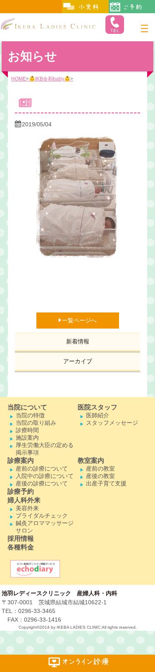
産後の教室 (100, 476)
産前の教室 (100, 468)
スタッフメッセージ (112, 422)
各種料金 (20, 547)
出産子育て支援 (106, 483)
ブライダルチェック (42, 515)
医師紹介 (97, 415)
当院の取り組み (36, 422)
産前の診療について (42, 468)
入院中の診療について (45, 476)
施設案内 (27, 437)
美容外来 (27, 508)
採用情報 (20, 538)
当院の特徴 (30, 415)
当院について (27, 407)
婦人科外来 (24, 500)
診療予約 (20, 491)
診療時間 (27, 430)
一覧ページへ (79, 320)
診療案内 (20, 460)
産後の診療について (42, 483)
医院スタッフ (97, 407)
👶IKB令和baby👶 (49, 79)
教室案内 (91, 460)
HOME (18, 79)
